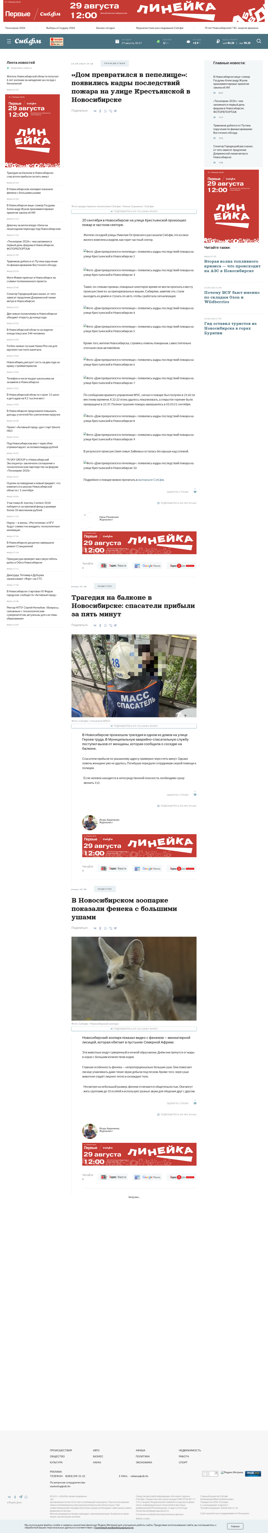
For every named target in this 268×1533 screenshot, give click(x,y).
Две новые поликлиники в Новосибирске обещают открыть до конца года (32, 315)
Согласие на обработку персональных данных (159, 1514)
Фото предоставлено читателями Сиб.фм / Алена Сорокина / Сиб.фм (112, 206)
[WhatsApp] (105, 111)
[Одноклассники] (99, 111)
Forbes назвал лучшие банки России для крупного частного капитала (32, 347)
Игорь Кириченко (109, 821)
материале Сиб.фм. (151, 479)
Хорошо (235, 1526)
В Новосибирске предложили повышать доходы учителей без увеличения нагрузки (33, 412)
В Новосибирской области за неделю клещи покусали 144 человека (30, 331)
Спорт (183, 1462)
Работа (184, 1456)
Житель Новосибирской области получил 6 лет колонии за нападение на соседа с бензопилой (33, 80)
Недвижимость (190, 1450)
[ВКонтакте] (94, 111)
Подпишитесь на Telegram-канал (136, 211)
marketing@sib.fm (60, 1486)
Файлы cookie (143, 1518)
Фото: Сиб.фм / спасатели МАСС (90, 720)
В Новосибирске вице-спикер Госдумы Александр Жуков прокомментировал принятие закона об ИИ (31, 209)
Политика (143, 1456)
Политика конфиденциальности (152, 1510)
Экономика (144, 1462)
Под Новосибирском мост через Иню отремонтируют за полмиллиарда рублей (32, 445)
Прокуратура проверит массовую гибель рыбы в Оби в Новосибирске (32, 560)
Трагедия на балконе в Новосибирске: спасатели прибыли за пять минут (30, 174)
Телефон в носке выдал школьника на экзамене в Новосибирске (30, 380)
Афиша (140, 1450)
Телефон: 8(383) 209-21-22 (67, 1476)
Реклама (56, 1471)
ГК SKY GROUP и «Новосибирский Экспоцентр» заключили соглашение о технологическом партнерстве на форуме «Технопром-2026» (32, 465)
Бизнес (98, 1456)
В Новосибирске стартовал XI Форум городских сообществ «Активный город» (32, 593)
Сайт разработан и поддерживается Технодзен (224, 1513)
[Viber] (110, 111)
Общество (57, 1456)
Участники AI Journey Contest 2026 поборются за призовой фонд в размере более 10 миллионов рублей (31, 506)
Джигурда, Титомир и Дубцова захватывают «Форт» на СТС (25, 576)
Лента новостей (21, 62)
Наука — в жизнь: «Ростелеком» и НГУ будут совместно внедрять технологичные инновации (33, 526)
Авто (96, 1450)
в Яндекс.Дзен (14, 1502)
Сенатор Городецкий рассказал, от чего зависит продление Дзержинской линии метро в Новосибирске (31, 297)
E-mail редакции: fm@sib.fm (214, 1505)
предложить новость (21, 68)
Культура (56, 1462)
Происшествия (61, 1450)
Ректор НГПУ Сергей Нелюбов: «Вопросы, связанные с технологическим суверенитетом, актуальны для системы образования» (33, 613)
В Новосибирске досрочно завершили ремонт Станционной (30, 544)
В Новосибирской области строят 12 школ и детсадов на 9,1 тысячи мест (33, 396)
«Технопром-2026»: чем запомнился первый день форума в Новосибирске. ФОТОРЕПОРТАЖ (30, 245)
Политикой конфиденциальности (113, 1527)
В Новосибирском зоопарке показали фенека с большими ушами (30, 190)
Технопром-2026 (15, 28)
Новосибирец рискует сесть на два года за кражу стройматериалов (33, 363)
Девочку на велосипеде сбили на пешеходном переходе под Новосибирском (34, 226)
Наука (97, 1462)
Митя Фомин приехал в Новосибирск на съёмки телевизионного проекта (31, 279)
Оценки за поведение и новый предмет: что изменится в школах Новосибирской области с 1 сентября (33, 486)
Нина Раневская (109, 518)
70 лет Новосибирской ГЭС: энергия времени (231, 28)
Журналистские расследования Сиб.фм (159, 28)
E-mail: (133, 1476)
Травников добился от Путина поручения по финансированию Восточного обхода (32, 263)
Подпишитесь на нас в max (179, 503)
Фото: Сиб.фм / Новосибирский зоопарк (95, 1023)
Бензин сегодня (105, 28)
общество (105, 586)
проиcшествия (114, 63)
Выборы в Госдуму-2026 (60, 28)
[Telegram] (115, 110)
